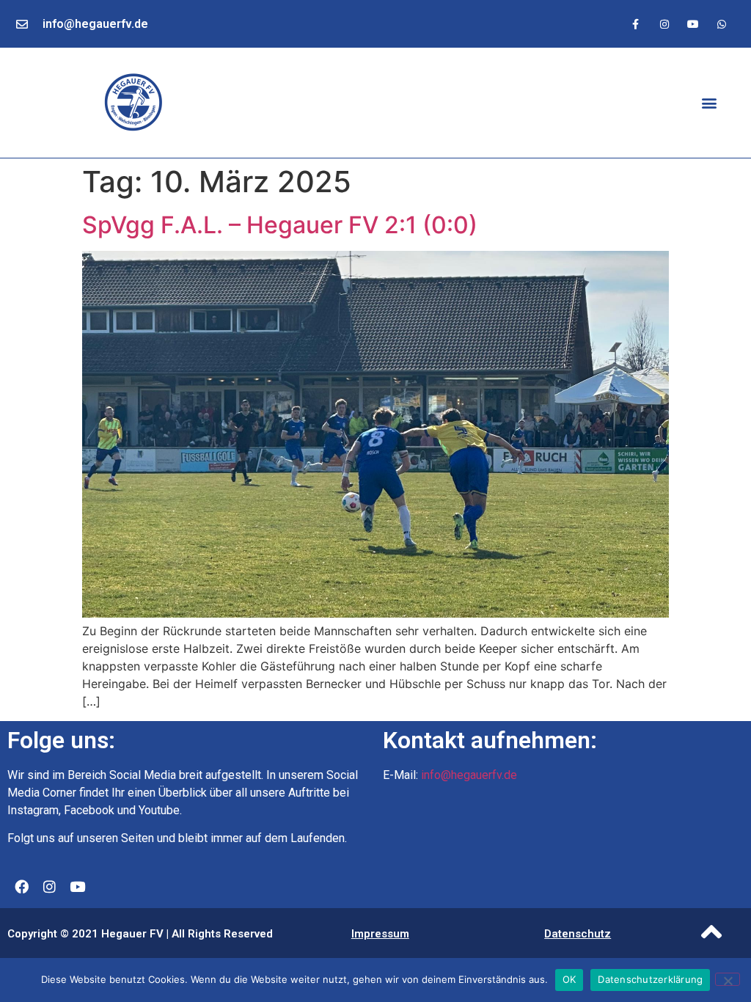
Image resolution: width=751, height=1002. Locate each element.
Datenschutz (577, 933)
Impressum (380, 933)
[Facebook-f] (635, 24)
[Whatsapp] (722, 24)
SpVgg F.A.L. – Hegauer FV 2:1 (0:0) (279, 225)
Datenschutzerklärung (650, 979)
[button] (709, 103)
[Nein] (727, 979)
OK (569, 979)
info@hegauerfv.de (95, 24)
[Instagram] (664, 24)
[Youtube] (693, 24)
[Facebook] (21, 887)
